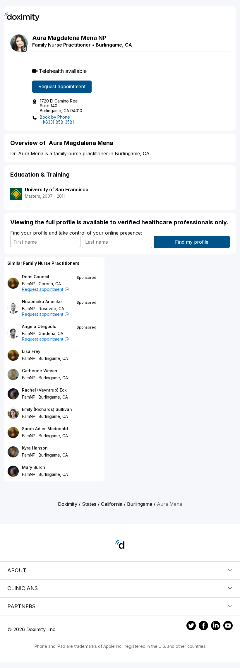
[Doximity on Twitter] (191, 626)
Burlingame (109, 45)
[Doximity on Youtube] (228, 626)
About (16, 570)
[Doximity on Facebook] (203, 626)
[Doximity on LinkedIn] (215, 626)
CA (128, 45)
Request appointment (61, 86)
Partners (21, 606)
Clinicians (22, 588)
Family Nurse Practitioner (61, 45)
